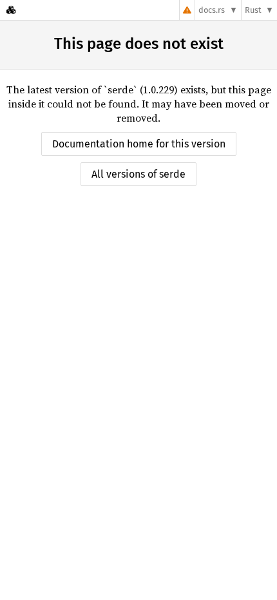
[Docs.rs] (11, 10)
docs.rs (211, 10)
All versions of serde (138, 174)
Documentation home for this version (138, 144)
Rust (253, 10)
